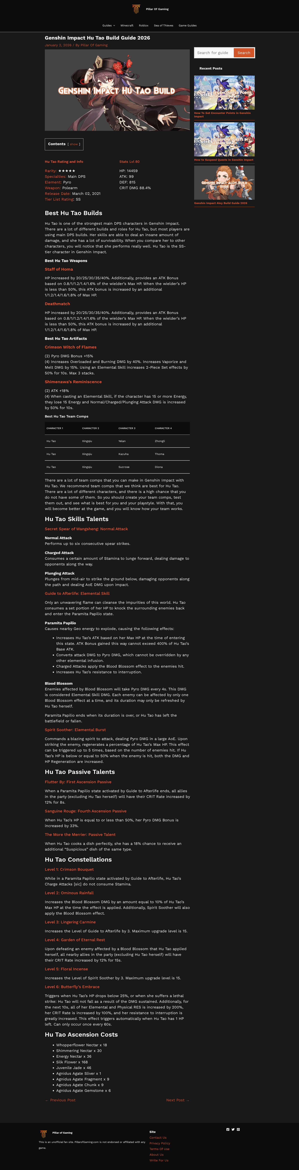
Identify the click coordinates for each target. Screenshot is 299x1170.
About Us (157, 1154)
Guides (107, 25)
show (74, 144)
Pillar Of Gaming (157, 9)
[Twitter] (233, 1129)
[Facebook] (227, 1129)
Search (244, 53)
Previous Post (60, 1100)
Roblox (143, 25)
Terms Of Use (159, 1149)
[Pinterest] (238, 1129)
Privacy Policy (160, 1143)
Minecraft (127, 25)
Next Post (178, 1100)
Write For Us (159, 1160)
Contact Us (158, 1137)
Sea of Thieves (163, 25)
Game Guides (188, 25)
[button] (113, 25)
